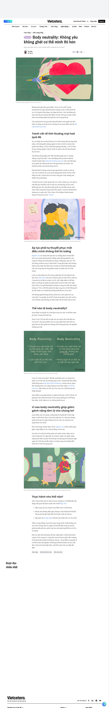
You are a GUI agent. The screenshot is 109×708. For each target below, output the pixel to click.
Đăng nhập (93, 21)
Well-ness (27, 37)
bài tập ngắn (48, 518)
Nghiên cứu (36, 256)
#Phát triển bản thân (46, 552)
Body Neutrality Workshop (52, 383)
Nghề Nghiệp (65, 26)
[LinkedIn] (92, 700)
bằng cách (63, 503)
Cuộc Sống (54, 26)
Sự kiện (74, 26)
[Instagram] (96, 700)
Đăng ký (101, 21)
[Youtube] (100, 700)
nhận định (42, 278)
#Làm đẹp (35, 552)
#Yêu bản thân (58, 552)
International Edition (79, 21)
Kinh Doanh (15, 26)
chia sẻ (51, 195)
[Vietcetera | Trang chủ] (54, 21)
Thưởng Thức (43, 26)
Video (80, 26)
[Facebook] (88, 700)
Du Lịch (33, 26)
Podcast (86, 26)
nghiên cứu (60, 427)
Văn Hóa (25, 26)
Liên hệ (93, 26)
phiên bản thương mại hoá (54, 161)
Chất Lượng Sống (38, 33)
